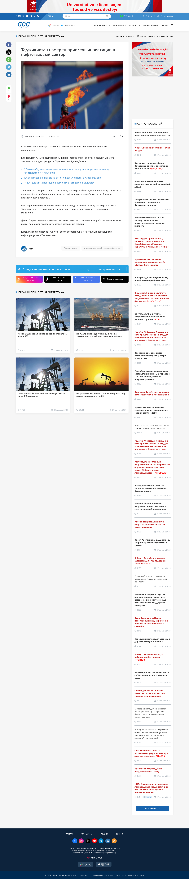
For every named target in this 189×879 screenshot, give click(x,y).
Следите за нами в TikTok (60, 279)
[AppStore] (104, 864)
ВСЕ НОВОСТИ (102, 25)
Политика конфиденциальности (130, 875)
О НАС (69, 834)
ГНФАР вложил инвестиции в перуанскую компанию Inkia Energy (59, 182)
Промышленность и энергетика (155, 36)
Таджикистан (70, 248)
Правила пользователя (103, 875)
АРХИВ (104, 834)
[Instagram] (19, 16)
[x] (88, 841)
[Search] (107, 16)
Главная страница (125, 36)
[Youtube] (27, 16)
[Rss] (38, 16)
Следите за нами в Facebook (88, 279)
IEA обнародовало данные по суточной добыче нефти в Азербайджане (62, 177)
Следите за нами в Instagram (31, 279)
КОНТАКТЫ (86, 834)
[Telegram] (31, 16)
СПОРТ (164, 25)
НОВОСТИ (134, 25)
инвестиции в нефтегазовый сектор (102, 248)
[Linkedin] (34, 16)
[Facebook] (16, 16)
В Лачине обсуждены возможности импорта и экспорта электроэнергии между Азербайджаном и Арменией (66, 171)
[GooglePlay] (85, 864)
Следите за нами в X (116, 279)
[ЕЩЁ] (170, 25)
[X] (23, 16)
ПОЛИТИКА (119, 25)
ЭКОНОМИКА (150, 25)
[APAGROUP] (94, 858)
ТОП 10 (119, 834)
